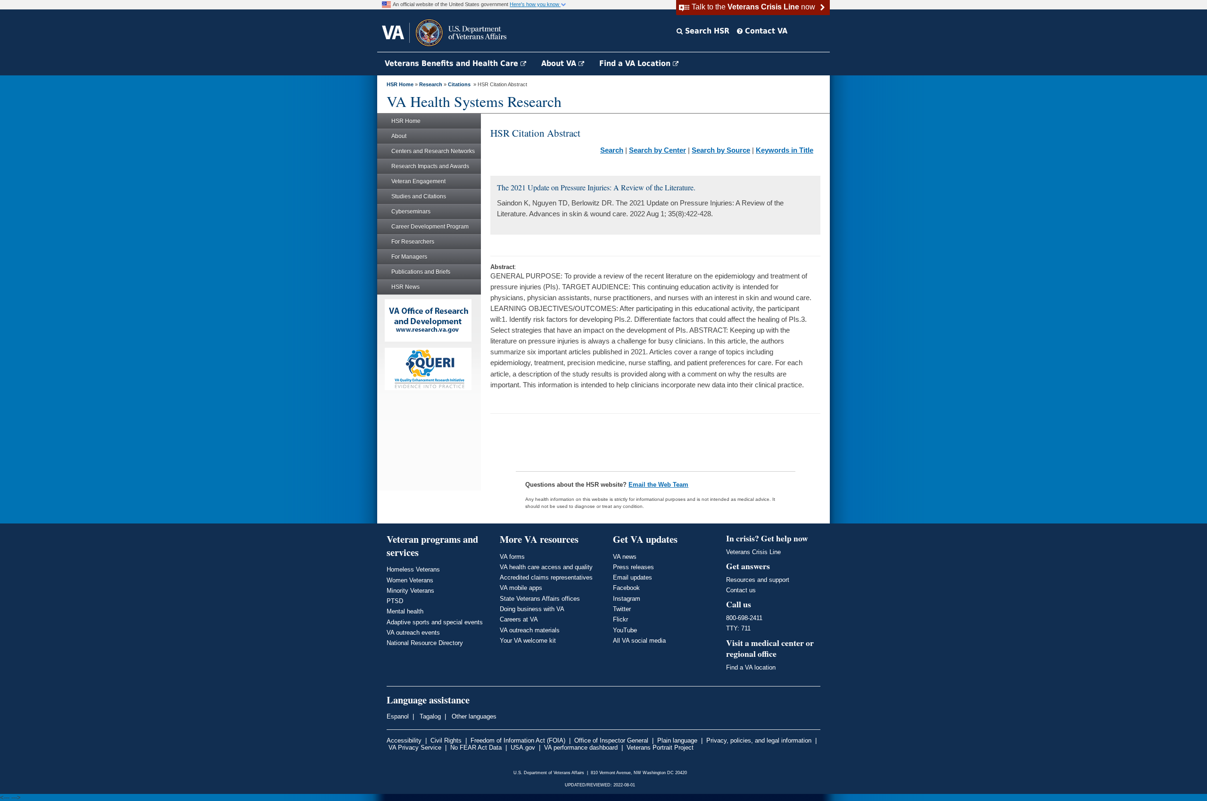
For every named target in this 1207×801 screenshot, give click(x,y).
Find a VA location (751, 667)
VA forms (512, 556)
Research (430, 84)
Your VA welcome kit (528, 640)
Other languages (473, 716)
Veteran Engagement (418, 181)
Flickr (620, 619)
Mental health (405, 611)
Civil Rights (446, 740)
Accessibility (404, 740)
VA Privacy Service (415, 747)
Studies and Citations (418, 196)
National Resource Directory (425, 642)
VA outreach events (413, 632)
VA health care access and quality (546, 567)
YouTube (625, 630)
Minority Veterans (410, 590)
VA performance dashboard (581, 747)
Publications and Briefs (420, 272)
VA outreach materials (530, 630)
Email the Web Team (658, 484)
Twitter (622, 609)
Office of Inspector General (611, 740)
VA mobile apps (521, 587)
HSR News (405, 287)
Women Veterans (410, 580)
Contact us (741, 590)
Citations (459, 84)
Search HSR (706, 30)
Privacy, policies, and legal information (758, 740)
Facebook (626, 587)
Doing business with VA (532, 609)
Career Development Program (430, 226)
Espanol (398, 716)
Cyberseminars (410, 211)
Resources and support (757, 579)
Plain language (677, 740)
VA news (625, 556)
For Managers (409, 256)
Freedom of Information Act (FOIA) (518, 740)
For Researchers (412, 241)
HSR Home (400, 84)
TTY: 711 (738, 628)
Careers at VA (519, 619)
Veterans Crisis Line (753, 552)
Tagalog (429, 716)
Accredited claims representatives (546, 577)
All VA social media (639, 640)
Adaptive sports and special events (435, 622)
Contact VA (765, 30)
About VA (560, 63)
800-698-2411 (744, 617)
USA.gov (523, 747)
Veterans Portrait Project (660, 747)
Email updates (632, 577)
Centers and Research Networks (433, 151)
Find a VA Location (636, 63)
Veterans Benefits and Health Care (453, 63)
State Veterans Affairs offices (540, 598)
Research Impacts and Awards (430, 166)
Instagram (626, 598)
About (398, 136)
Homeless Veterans (413, 569)
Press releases (633, 567)
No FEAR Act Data (476, 747)
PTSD (395, 601)
